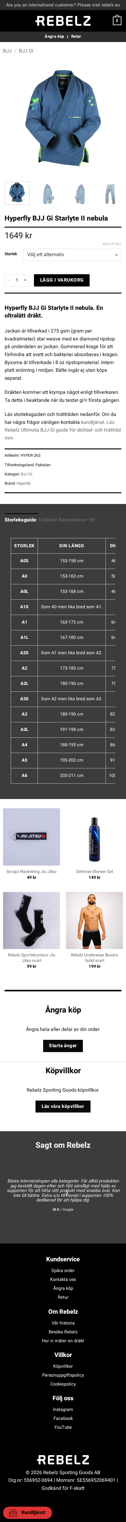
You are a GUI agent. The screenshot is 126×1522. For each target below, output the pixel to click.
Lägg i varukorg (62, 280)
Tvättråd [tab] (47, 520)
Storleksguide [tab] (20, 520)
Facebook (63, 1418)
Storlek (11, 254)
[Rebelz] (63, 21)
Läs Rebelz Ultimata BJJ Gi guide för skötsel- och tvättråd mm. (63, 430)
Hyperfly (24, 483)
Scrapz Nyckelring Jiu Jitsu (31, 872)
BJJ (7, 51)
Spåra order (63, 1270)
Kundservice (63, 1259)
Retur (63, 1297)
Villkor (63, 1355)
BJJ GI (26, 51)
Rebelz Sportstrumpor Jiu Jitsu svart (31, 958)
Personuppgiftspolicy (63, 1375)
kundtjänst (92, 422)
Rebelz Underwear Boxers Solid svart (94, 958)
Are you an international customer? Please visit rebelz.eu (63, 5)
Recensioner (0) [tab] (77, 520)
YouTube (63, 1427)
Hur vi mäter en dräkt (63, 1341)
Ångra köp (63, 1288)
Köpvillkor (63, 1366)
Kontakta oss (63, 1279)
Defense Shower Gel (94, 872)
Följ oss (63, 1398)
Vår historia (63, 1323)
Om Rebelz (63, 1311)
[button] (8, 20)
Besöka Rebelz (63, 1332)
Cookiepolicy (63, 1384)
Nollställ (112, 244)
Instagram (63, 1409)
